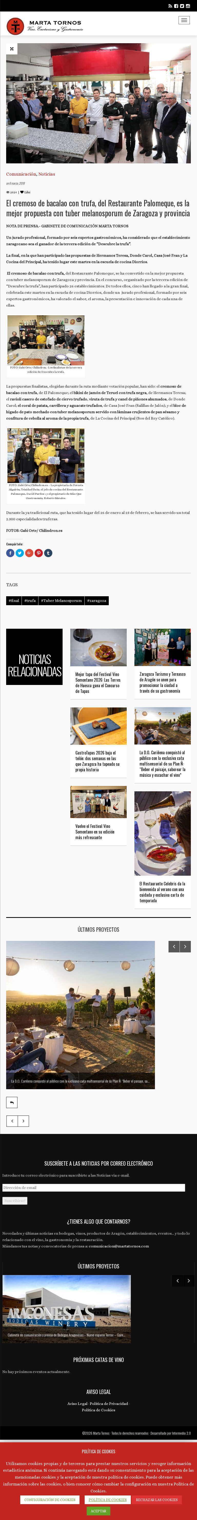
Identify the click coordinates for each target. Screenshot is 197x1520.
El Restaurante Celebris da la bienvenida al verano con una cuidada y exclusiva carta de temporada (162, 892)
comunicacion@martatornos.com (119, 1246)
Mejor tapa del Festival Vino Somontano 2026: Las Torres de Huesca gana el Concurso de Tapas (98, 682)
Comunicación (21, 174)
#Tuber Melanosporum (61, 600)
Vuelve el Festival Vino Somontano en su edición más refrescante (94, 831)
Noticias (46, 174)
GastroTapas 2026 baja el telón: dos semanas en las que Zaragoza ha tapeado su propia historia (97, 761)
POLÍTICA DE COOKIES (108, 1500)
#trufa (30, 600)
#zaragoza (96, 600)
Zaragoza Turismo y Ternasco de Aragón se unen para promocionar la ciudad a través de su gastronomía (162, 682)
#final (14, 600)
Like (27, 192)
